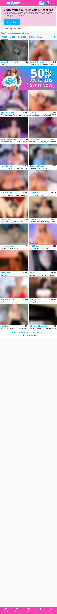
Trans (31, 36)
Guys (39, 36)
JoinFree (41, 3)
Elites (12, 36)
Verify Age (12, 22)
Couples (22, 36)
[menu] (2, 3)
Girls (4, 36)
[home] (13, 3)
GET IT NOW (41, 85)
